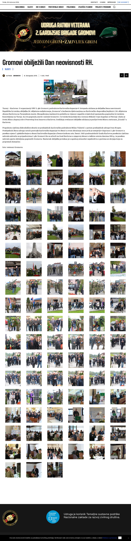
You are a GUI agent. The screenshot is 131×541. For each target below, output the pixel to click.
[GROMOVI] (4, 75)
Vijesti (8, 69)
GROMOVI (17, 76)
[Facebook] (122, 75)
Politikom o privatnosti (110, 538)
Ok (120, 538)
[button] (114, 6)
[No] (128, 538)
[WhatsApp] (126, 75)
